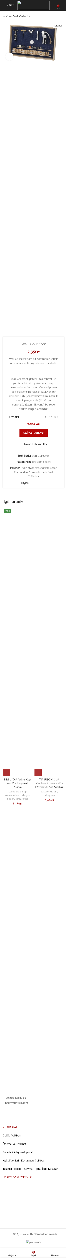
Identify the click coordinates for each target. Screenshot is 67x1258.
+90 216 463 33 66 (15, 1097)
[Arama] (63, 5)
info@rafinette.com (16, 1102)
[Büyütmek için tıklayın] (9, 57)
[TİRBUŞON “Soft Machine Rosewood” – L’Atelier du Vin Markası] (49, 642)
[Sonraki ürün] (62, 16)
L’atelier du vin (49, 791)
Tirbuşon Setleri (41, 461)
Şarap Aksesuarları (16, 793)
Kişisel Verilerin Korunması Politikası (24, 1160)
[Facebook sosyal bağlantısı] (31, 482)
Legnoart (14, 791)
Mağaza (8, 16)
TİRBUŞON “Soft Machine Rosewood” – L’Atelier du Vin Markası (49, 783)
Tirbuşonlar (22, 798)
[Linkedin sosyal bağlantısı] (40, 482)
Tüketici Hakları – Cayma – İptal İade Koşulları (30, 1168)
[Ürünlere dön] (58, 16)
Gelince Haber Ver (33, 432)
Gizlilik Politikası (12, 1135)
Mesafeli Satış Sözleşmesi (18, 1152)
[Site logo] (33, 5)
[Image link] (21, 958)
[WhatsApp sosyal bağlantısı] (44, 482)
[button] (6, 772)
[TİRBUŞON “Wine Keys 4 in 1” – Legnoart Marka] (18, 642)
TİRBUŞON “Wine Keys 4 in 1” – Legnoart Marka (17, 783)
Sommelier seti (38, 472)
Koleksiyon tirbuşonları (35, 467)
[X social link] (35, 482)
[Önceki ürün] (53, 16)
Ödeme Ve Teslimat (14, 1144)
